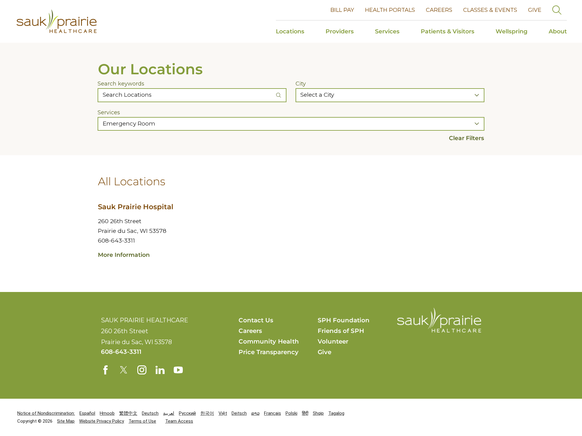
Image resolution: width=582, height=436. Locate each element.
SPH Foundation (344, 320)
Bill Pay (342, 10)
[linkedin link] (160, 369)
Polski (291, 413)
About (558, 31)
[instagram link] (141, 369)
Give (534, 10)
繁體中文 (128, 413)
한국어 (207, 413)
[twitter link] (123, 369)
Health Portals (390, 10)
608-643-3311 (116, 240)
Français (272, 413)
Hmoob (107, 413)
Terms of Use (142, 421)
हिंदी (305, 413)
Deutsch (150, 413)
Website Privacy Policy (101, 421)
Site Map (66, 421)
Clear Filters (466, 138)
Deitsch (239, 413)
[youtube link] (178, 369)
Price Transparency (269, 352)
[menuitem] (295, 32)
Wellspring (511, 31)
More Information (124, 255)
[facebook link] (105, 369)
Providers (340, 31)
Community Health (269, 341)
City (301, 83)
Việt (223, 413)
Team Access (179, 421)
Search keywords (121, 83)
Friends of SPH (341, 330)
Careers (439, 10)
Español (87, 413)
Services (387, 31)
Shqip (318, 413)
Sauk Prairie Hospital (135, 207)
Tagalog (336, 413)
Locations (290, 31)
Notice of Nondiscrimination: (46, 413)
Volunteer (333, 341)
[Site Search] (556, 10)
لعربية (168, 413)
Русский (187, 413)
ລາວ (255, 413)
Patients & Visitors (447, 31)
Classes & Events (490, 10)
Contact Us (256, 320)
